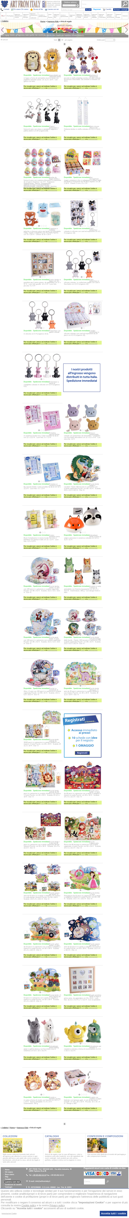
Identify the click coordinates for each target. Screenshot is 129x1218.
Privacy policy (57, 1205)
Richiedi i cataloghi (121, 10)
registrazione (52, 88)
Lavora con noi (12, 1182)
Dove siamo (9, 1174)
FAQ (6, 1177)
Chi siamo (9, 1172)
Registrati (97, 9)
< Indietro (4, 21)
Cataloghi (8, 1187)
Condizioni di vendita (13, 1185)
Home (42, 21)
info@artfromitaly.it (42, 1181)
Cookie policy (28, 1205)
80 (62, 40)
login (42, 88)
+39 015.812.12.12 (39, 1175)
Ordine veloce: (70, 2)
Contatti (8, 1179)
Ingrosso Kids (53, 21)
